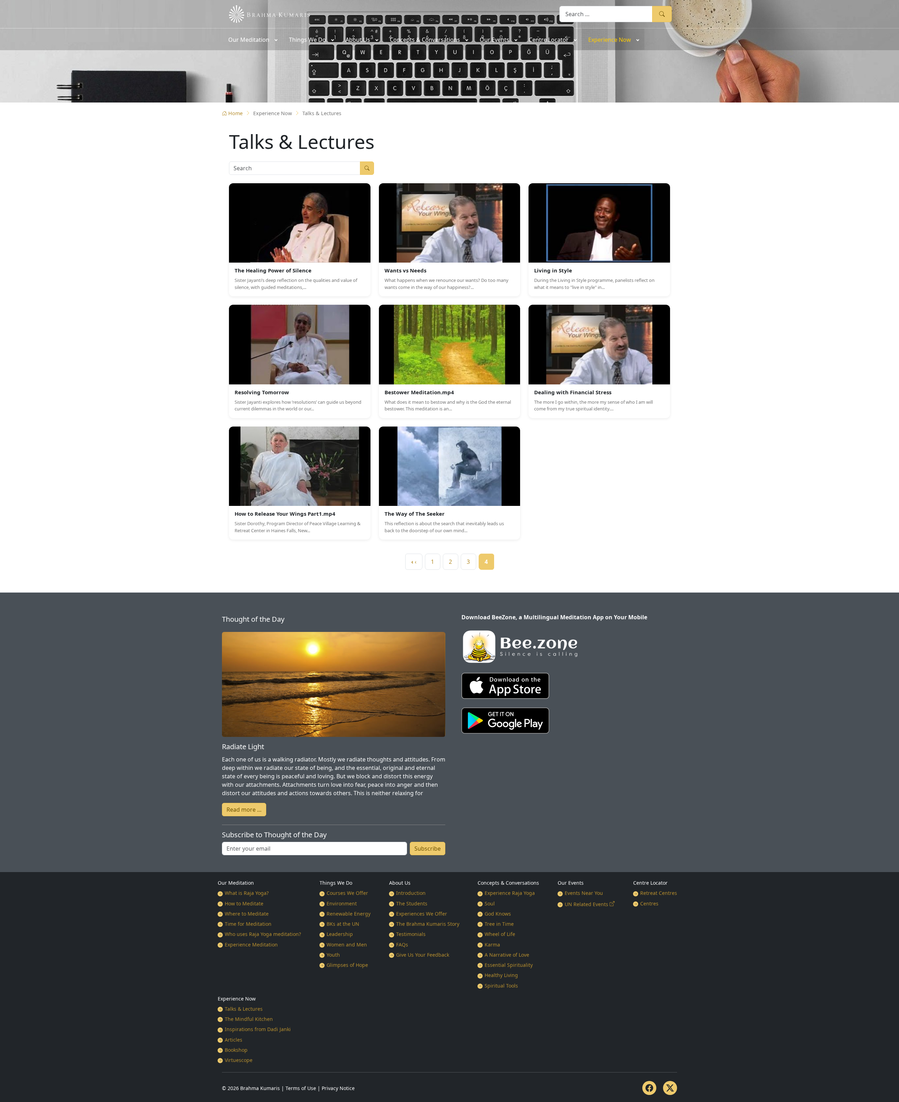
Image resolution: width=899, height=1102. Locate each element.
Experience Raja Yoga (510, 893)
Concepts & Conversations (508, 882)
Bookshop (236, 1050)
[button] (299, 240)
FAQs (402, 944)
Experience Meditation (251, 944)
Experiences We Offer (421, 913)
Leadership (340, 934)
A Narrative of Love (507, 954)
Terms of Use (301, 1088)
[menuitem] (252, 39)
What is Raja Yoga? (247, 893)
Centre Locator (650, 882)
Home (235, 113)
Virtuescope (238, 1060)
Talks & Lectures (244, 1008)
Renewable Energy (348, 913)
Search (662, 14)
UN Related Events (586, 904)
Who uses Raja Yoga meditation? (263, 934)
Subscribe (427, 848)
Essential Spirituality (509, 965)
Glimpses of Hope (347, 965)
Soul (490, 903)
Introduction (411, 893)
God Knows (498, 913)
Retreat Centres (658, 893)
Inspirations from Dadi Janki (258, 1029)
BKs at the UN (343, 923)
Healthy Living (501, 975)
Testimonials (411, 934)
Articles (233, 1039)
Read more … (244, 809)
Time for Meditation (248, 923)
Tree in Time (499, 923)
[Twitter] (670, 1088)
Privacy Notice (338, 1088)
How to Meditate (244, 903)
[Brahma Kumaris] (266, 13)
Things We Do (336, 882)
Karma (492, 944)
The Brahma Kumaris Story (427, 923)
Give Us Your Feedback (422, 954)
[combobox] (605, 14)
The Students (411, 903)
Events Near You (584, 893)
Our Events (571, 882)
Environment (342, 903)
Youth (333, 954)
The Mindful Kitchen (249, 1019)
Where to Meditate (247, 913)
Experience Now (237, 998)
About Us (400, 882)
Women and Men (347, 944)
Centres (649, 903)
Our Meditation (236, 882)
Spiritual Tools (501, 985)
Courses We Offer (347, 893)
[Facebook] (649, 1088)
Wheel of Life (500, 934)
